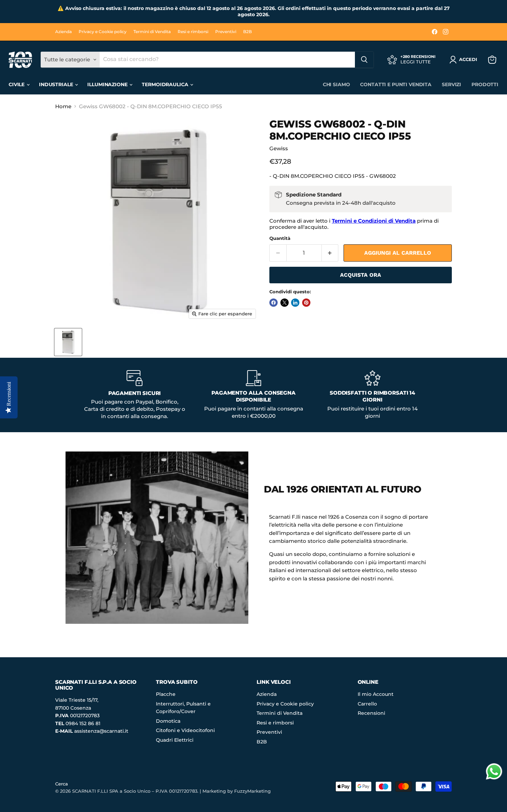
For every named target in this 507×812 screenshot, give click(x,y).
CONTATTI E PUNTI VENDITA (395, 84)
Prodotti (484, 84)
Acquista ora (360, 275)
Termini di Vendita (152, 31)
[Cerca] (364, 60)
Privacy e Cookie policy (103, 31)
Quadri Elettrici (174, 740)
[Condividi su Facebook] (273, 302)
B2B (247, 31)
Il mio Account (376, 694)
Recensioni (371, 713)
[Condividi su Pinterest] (306, 302)
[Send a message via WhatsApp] (494, 771)
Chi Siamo (336, 84)
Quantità (279, 238)
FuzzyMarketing (252, 791)
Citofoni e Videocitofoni (185, 730)
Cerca (61, 783)
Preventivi (225, 31)
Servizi (451, 84)
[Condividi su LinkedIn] (295, 302)
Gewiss (278, 148)
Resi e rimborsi (193, 31)
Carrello (367, 704)
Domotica (168, 721)
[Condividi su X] (284, 302)
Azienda (63, 31)
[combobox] (227, 60)
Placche (166, 694)
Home (63, 106)
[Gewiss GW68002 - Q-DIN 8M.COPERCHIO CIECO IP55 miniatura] (68, 342)
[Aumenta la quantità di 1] (330, 253)
